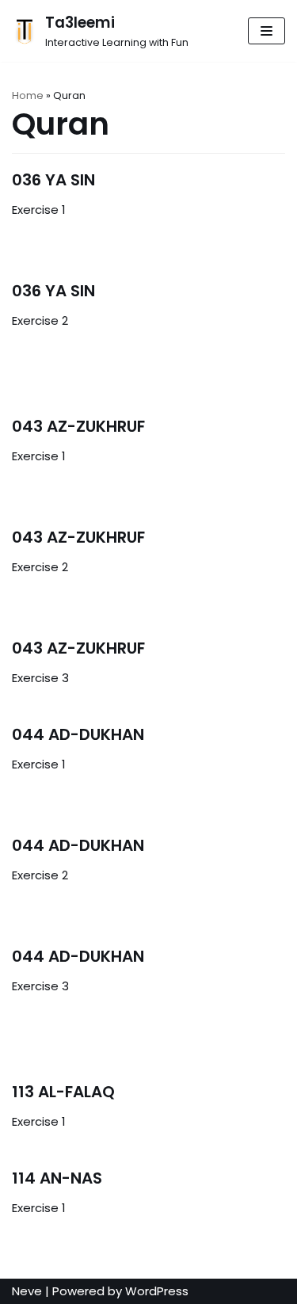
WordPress (156, 1291)
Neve (27, 1291)
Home (28, 95)
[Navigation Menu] (266, 30)
